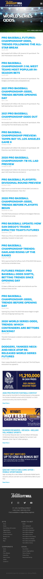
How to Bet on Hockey (28, 543)
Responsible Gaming (27, 557)
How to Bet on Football (28, 528)
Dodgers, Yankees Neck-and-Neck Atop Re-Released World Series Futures (19, 351)
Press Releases (6, 553)
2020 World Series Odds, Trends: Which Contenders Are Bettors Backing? (20, 326)
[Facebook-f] (12, 503)
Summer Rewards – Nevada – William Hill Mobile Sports (21, 431)
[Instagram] (18, 503)
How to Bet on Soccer (28, 534)
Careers (5, 559)
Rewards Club (6, 536)
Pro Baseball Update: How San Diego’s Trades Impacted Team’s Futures (21, 227)
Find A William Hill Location (9, 528)
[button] (41, 3)
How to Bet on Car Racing (28, 538)
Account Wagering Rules (28, 551)
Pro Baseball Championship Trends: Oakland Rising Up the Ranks (18, 250)
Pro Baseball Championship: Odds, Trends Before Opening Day (19, 301)
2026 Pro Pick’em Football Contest (20, 393)
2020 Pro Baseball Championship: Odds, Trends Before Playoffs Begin (20, 203)
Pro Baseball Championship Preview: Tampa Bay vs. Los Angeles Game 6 (21, 137)
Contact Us (5, 561)
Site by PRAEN (32, 573)
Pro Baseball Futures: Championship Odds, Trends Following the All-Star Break (21, 42)
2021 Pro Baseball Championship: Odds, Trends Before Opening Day (19, 93)
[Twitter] (25, 503)
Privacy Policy (26, 555)
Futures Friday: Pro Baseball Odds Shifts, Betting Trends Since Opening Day (18, 275)
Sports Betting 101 (27, 526)
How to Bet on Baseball (28, 532)
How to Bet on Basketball (28, 530)
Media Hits (5, 555)
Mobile (4, 526)
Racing (4, 538)
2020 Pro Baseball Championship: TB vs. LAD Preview (20, 161)
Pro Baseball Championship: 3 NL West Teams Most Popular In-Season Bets (20, 68)
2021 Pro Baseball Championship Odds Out (19, 115)
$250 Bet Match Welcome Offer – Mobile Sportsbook (19, 471)
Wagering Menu (6, 530)
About (4, 551)
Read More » (6, 403)
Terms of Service (26, 553)
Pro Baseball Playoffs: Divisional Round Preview (21, 181)
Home (28, 30)
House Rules (25, 549)
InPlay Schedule (7, 532)
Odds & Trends (6, 557)
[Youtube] (31, 503)
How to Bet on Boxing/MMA (29, 540)
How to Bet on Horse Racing (29, 536)
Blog (4, 540)
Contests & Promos (7, 534)
